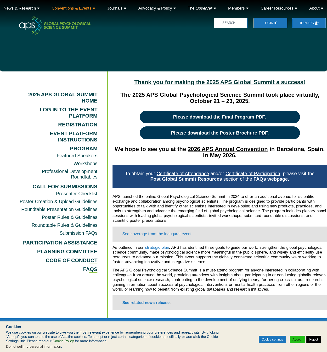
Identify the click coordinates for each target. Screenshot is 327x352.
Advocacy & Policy (155, 8)
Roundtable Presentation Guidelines (59, 209)
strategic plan (157, 247)
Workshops (85, 163)
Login (269, 23)
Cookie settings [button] (272, 339)
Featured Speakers (77, 155)
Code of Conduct (71, 260)
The (200, 8)
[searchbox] (231, 23)
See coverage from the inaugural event (157, 234)
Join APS (307, 23)
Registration (77, 125)
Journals (115, 8)
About (315, 8)
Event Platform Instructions (73, 136)
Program (83, 149)
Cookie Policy (63, 341)
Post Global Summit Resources (186, 179)
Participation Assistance (60, 243)
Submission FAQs (78, 233)
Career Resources (278, 8)
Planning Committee (67, 252)
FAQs (90, 269)
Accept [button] (297, 339)
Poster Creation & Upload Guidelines (58, 201)
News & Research (20, 8)
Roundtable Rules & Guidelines (64, 225)
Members (237, 8)
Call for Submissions (65, 187)
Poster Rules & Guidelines (69, 217)
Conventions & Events (72, 8)
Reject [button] (313, 339)
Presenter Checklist (76, 193)
